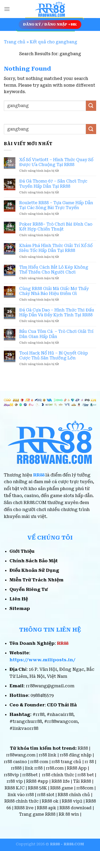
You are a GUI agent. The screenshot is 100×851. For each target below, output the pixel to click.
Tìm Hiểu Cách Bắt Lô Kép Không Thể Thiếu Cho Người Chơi (53, 270)
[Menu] (7, 9)
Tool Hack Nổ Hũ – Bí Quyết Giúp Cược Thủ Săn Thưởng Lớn (53, 355)
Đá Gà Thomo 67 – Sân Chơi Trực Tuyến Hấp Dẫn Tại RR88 (53, 183)
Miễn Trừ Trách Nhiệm (36, 579)
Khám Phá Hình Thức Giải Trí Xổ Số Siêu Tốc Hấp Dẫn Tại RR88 (56, 248)
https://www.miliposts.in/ (42, 659)
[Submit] (91, 106)
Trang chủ (14, 41)
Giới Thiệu (21, 551)
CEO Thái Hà (62, 704)
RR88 (38, 474)
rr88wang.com (20, 755)
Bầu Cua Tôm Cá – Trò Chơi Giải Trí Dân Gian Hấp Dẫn (56, 334)
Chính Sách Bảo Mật (33, 560)
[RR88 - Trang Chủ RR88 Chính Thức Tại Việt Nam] (50, 9)
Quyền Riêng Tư (28, 589)
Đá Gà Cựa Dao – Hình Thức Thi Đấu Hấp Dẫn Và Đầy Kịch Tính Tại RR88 (56, 312)
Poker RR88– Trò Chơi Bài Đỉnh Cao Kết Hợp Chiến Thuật (55, 227)
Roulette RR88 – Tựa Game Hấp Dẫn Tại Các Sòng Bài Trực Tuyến (56, 205)
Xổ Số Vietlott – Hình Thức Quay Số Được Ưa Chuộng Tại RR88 (56, 162)
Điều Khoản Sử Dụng (34, 570)
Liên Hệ (18, 598)
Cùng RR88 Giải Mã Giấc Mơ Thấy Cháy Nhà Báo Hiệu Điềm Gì (54, 291)
